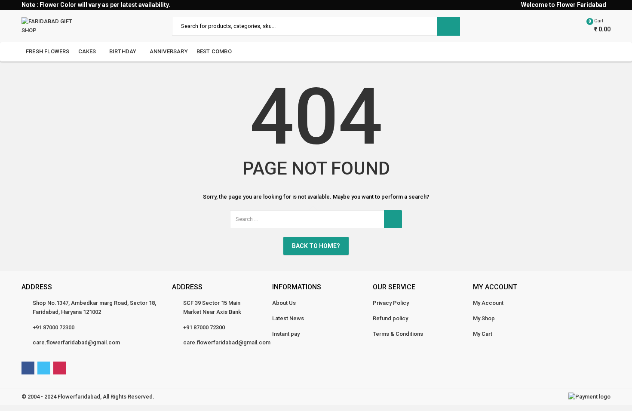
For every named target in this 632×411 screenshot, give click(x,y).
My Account (488, 303)
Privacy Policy (391, 303)
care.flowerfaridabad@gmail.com (76, 342)
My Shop (484, 318)
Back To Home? (316, 245)
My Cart (482, 334)
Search (448, 26)
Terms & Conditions (398, 334)
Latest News (288, 318)
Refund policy (390, 318)
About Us (284, 303)
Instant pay (286, 334)
